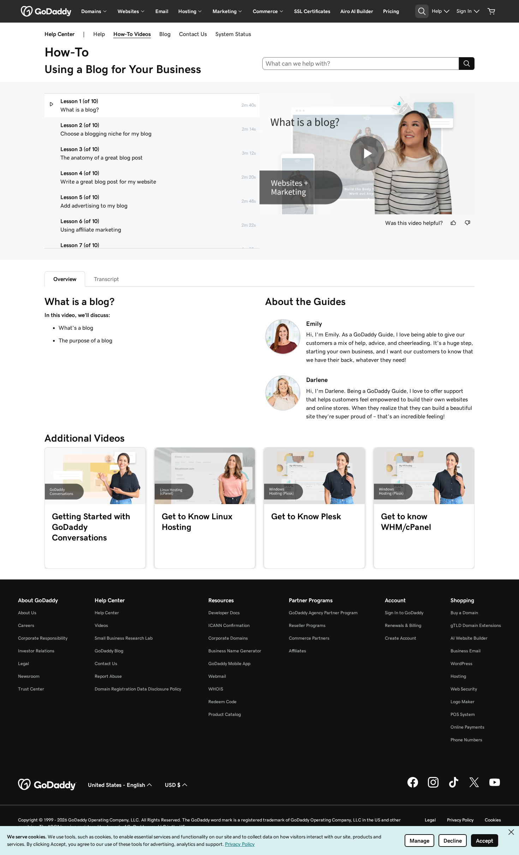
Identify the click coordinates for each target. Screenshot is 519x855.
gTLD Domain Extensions (476, 625)
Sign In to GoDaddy (404, 612)
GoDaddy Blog (109, 650)
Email (161, 11)
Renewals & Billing (403, 625)
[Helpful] (453, 222)
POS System (463, 714)
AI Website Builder (469, 638)
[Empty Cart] (491, 11)
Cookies (493, 820)
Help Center (107, 612)
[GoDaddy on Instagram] (433, 786)
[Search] (467, 63)
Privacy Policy (460, 820)
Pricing (391, 11)
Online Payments (467, 727)
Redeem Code (222, 701)
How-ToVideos (132, 34)
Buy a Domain (464, 612)
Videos (101, 625)
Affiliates (297, 650)
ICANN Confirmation (229, 625)
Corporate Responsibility (42, 638)
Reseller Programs (307, 625)
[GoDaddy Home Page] (47, 785)
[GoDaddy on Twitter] (474, 786)
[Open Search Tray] (422, 11)
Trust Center (31, 689)
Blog (165, 34)
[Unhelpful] (467, 222)
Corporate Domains (228, 638)
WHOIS (215, 689)
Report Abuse (108, 676)
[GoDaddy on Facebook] (412, 786)
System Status (233, 34)
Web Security (464, 689)
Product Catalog (224, 714)
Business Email (466, 650)
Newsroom (29, 676)
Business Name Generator (234, 650)
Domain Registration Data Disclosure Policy (138, 689)
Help (99, 34)
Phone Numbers (466, 739)
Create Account (400, 638)
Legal (23, 663)
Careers (26, 625)
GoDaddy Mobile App (229, 663)
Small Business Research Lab (124, 638)
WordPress (461, 663)
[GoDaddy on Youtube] (494, 786)
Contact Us (193, 34)
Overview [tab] (64, 279)
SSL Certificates (312, 11)
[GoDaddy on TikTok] (453, 786)
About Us (27, 612)
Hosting (458, 676)
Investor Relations (36, 650)
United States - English (116, 785)
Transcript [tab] (106, 279)
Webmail (217, 676)
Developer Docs (224, 612)
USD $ (172, 785)
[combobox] (361, 63)
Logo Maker (463, 701)
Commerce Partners (309, 638)
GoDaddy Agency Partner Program (323, 612)
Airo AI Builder (356, 11)
